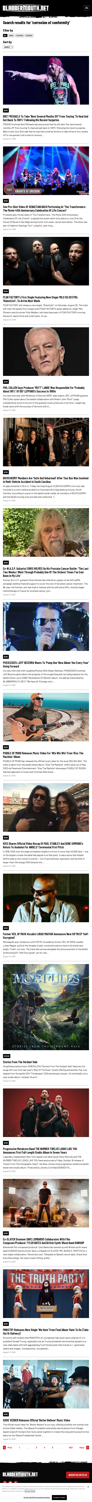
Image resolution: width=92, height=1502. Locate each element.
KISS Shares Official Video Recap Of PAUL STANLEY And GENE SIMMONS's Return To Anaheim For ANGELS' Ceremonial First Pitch (43, 845)
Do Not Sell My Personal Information (37, 1497)
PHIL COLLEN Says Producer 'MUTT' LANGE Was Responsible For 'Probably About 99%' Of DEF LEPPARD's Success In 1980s (44, 389)
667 (71, 1447)
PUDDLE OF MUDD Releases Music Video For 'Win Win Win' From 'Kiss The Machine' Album (43, 754)
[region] (46, 1492)
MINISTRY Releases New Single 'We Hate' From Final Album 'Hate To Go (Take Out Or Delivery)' (46, 1331)
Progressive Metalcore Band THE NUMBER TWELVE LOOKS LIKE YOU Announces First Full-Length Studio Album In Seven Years (40, 1150)
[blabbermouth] (26, 11)
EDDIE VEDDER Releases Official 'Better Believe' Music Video (36, 1420)
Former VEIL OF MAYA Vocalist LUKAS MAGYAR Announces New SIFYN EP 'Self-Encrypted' (46, 935)
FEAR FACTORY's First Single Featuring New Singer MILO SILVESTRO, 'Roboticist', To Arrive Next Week (40, 299)
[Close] (88, 1486)
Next (82, 1447)
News (11, 35)
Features (19, 35)
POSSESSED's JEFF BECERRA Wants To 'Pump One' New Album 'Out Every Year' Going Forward (46, 664)
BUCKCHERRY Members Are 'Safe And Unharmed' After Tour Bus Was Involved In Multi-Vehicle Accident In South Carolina (45, 479)
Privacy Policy (30, 1491)
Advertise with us (78, 1474)
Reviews (29, 35)
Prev (10, 1447)
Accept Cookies (59, 1497)
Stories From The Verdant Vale (20, 1062)
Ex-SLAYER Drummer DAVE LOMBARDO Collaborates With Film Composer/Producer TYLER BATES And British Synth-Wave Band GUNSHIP (43, 1241)
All (5, 35)
